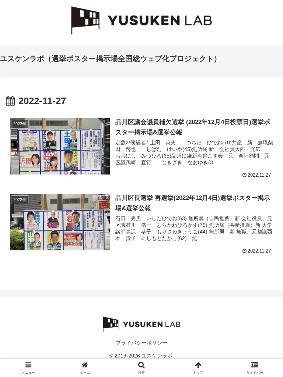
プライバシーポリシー (141, 343)
